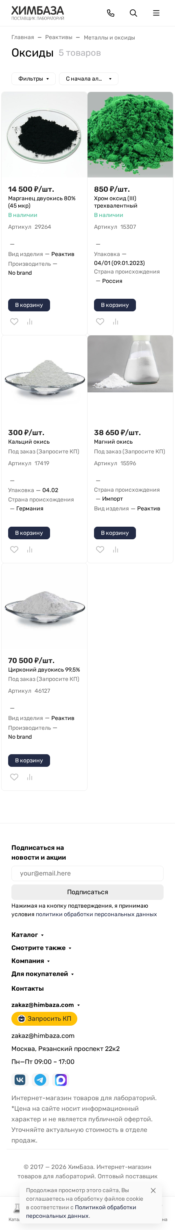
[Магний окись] (130, 378)
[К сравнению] (30, 321)
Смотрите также (38, 948)
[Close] (153, 1190)
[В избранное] (14, 321)
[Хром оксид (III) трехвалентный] (130, 134)
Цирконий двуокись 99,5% (44, 669)
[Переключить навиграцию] (156, 13)
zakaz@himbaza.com (42, 1005)
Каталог (24, 935)
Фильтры (30, 78)
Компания (27, 961)
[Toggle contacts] (110, 13)
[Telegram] (40, 1079)
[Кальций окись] (44, 378)
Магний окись (113, 441)
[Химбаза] (37, 12)
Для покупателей (39, 974)
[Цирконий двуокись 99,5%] (44, 606)
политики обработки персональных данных (96, 914)
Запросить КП (49, 1018)
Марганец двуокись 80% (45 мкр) (42, 202)
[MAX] (60, 1079)
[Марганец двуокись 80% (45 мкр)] (44, 134)
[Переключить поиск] (133, 13)
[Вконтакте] (19, 1079)
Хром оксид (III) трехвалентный (116, 202)
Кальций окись (29, 441)
